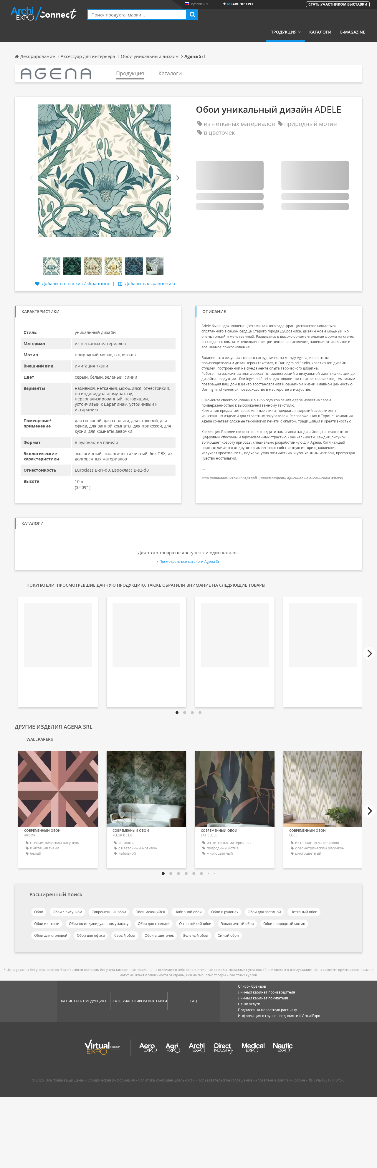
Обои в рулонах (224, 911)
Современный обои (109, 911)
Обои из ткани (46, 923)
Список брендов (252, 986)
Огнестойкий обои (195, 923)
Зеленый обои (195, 935)
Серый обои (124, 935)
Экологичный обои (237, 923)
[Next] (177, 178)
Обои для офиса (91, 935)
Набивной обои (188, 911)
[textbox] (137, 14)
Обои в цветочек (159, 935)
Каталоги (320, 32)
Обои (38, 911)
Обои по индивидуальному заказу (98, 923)
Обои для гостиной (264, 911)
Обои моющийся (150, 911)
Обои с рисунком (67, 911)
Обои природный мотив (284, 923)
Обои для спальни (154, 923)
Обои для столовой (50, 935)
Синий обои (228, 935)
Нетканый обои (304, 911)
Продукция (283, 32)
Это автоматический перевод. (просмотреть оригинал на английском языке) (272, 477)
